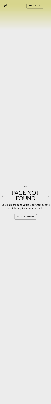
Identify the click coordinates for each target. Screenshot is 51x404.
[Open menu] (47, 6)
